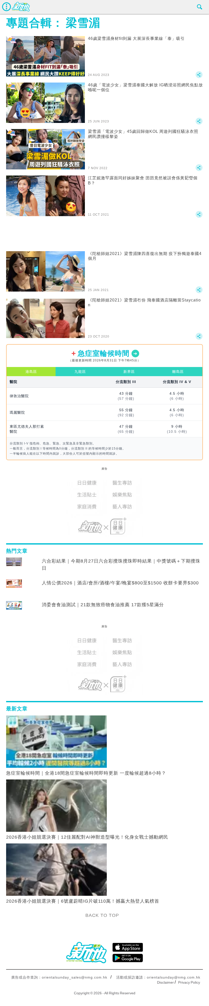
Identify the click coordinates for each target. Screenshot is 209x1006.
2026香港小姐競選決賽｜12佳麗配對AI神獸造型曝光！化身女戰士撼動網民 (87, 837)
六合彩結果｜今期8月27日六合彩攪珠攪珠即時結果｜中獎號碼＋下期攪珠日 (121, 564)
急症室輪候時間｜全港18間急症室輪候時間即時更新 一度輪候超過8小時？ (86, 773)
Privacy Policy (189, 982)
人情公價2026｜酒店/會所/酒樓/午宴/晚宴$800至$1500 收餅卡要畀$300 (120, 582)
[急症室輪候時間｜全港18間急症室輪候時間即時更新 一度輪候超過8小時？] (56, 741)
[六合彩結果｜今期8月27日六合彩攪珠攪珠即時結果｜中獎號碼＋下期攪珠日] (14, 565)
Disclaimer (165, 982)
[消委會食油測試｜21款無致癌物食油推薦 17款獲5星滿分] (14, 609)
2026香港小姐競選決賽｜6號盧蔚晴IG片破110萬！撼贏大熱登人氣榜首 (82, 901)
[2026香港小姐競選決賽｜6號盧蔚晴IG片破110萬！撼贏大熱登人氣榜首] (56, 869)
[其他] (199, 76)
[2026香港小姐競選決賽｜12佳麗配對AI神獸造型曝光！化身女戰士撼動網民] (56, 805)
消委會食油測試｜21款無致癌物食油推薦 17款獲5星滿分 (103, 604)
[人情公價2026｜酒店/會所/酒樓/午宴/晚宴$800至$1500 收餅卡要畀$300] (14, 587)
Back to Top (102, 915)
